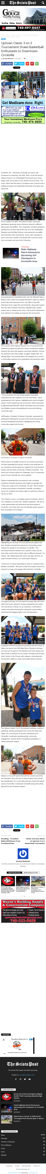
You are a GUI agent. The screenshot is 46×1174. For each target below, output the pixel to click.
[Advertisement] (23, 147)
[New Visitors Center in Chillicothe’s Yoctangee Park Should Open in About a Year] (38, 881)
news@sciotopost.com (27, 1075)
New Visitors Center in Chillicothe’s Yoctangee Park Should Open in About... (29, 1117)
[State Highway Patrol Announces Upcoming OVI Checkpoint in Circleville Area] (23, 881)
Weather (3, 1155)
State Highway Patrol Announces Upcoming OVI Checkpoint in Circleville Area (30, 255)
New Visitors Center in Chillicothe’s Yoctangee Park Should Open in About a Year (38, 889)
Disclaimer (9, 1166)
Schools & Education (8, 1142)
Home (2, 35)
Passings (4, 1138)
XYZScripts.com (33, 1172)
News (7, 35)
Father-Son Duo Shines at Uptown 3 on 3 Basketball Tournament (35, 841)
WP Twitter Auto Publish (14, 1172)
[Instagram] (21, 1079)
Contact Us (36, 1166)
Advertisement (26, 1166)
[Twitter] (25, 1079)
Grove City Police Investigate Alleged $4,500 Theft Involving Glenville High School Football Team (7, 889)
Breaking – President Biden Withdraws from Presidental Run (10, 841)
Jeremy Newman (8, 58)
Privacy (17, 1166)
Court (3, 1152)
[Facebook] (16, 1079)
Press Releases (6, 1145)
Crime (3, 1148)
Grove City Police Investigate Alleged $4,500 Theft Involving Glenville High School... (28, 1096)
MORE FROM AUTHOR (31, 872)
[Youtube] (30, 1079)
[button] (42, 3)
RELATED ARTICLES (14, 872)
